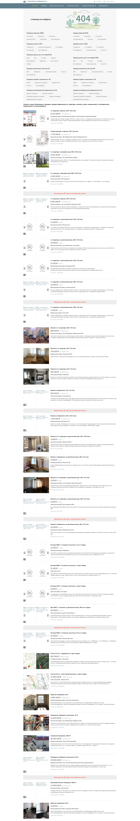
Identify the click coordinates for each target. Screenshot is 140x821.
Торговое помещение (47, 93)
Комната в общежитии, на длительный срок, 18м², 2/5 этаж (70, 457)
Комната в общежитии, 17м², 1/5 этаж (63, 390)
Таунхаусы (53, 57)
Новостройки (43, 39)
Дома (28, 57)
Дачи (35, 57)
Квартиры (35, 5)
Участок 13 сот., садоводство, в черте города (65, 653)
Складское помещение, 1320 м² (61, 736)
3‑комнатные (52, 36)
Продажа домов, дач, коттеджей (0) (39, 55)
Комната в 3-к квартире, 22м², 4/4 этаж (63, 369)
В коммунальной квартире (44, 47)
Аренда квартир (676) (80, 33)
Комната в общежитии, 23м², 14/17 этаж (63, 416)
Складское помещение (54, 96)
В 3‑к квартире (30, 50)
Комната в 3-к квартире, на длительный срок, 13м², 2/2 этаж (70, 477)
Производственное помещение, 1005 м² (63, 782)
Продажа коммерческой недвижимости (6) (42, 90)
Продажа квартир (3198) (35, 33)
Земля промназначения (50, 71)
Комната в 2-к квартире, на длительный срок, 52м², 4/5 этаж (70, 499)
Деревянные (43, 60)
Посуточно (90, 39)
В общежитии (30, 47)
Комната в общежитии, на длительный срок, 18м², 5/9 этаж (70, 524)
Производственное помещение (34, 99)
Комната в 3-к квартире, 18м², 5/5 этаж (63, 348)
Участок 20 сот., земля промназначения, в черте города (68, 674)
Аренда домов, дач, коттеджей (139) (85, 58)
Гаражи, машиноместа (89, 5)
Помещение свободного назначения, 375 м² (65, 757)
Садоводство (37, 71)
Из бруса (29, 63)
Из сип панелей (54, 60)
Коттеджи (43, 57)
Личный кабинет (110, 1)
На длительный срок (78, 39)
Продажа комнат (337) (34, 44)
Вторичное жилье (31, 39)
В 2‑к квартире (59, 47)
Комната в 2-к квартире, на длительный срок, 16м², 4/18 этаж (70, 436)
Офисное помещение (32, 93)
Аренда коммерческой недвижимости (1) (87, 90)
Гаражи (28, 82)
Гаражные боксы (56, 82)
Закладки (98, 1)
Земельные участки (73, 5)
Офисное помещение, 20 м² (59, 803)
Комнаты (44, 5)
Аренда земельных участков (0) (84, 68)
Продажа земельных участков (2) (38, 68)
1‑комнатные (30, 36)
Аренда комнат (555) (80, 44)
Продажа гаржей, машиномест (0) (39, 79)
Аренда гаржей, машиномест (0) (84, 79)
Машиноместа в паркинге (41, 82)
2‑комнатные (41, 36)
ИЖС (28, 71)
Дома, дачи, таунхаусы (57, 5)
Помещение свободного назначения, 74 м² (64, 715)
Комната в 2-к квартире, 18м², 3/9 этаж (63, 328)
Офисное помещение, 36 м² (59, 694)
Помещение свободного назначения (35, 96)
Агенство (63, 71)
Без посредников (55, 39)
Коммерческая (103, 5)
